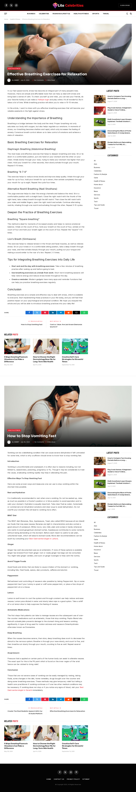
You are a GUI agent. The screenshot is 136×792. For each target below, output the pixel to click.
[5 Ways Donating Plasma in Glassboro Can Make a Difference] (17, 346)
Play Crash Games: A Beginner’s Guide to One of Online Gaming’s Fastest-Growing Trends (119, 109)
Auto (95, 164)
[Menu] (5, 13)
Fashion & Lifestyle (61, 14)
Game (96, 178)
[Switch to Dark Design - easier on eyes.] (127, 14)
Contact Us (59, 779)
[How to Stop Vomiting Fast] (68, 416)
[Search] (131, 13)
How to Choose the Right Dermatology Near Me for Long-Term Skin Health (44, 359)
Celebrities (44, 14)
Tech (96, 201)
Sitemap (86, 779)
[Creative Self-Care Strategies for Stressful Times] (75, 346)
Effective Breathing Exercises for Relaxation (67, 711)
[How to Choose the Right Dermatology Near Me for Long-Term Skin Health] (46, 346)
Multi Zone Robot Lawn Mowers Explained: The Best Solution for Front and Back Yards (120, 120)
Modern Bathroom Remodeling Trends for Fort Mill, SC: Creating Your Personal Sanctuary (119, 143)
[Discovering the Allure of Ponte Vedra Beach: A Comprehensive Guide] (100, 134)
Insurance (97, 188)
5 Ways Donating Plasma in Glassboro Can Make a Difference (16, 359)
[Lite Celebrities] (68, 5)
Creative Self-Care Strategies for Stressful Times (72, 359)
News (96, 191)
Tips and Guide (99, 205)
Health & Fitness (81, 14)
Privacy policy (73, 779)
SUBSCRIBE (125, 5)
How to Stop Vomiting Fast (31, 324)
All (95, 161)
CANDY (16, 80)
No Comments (39, 80)
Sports (95, 14)
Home (6, 19)
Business (31, 14)
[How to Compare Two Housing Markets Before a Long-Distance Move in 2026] (100, 99)
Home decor (98, 184)
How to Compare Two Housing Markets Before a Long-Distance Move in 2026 (119, 97)
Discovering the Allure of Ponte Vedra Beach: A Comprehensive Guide (119, 132)
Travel (106, 14)
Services (97, 195)
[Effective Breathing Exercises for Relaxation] (68, 54)
